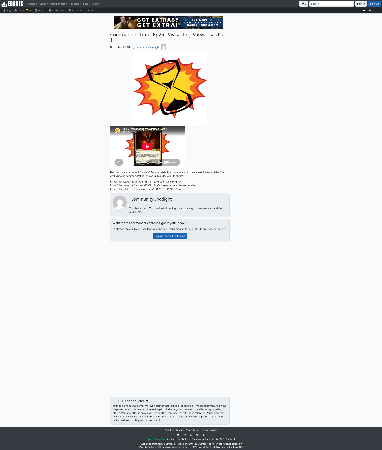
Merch (41, 10)
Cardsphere (184, 439)
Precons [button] (74, 3)
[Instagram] (191, 434)
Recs (90, 10)
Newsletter (58, 10)
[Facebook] (184, 434)
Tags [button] (94, 3)
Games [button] (23, 10)
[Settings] (370, 10)
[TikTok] (203, 434)
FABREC (220, 439)
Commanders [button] (58, 3)
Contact (180, 429)
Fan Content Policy (204, 443)
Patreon (76, 10)
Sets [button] (85, 3)
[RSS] (197, 434)
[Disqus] (169, 281)
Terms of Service (209, 429)
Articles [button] (31, 3)
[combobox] (331, 4)
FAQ (9, 10)
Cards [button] (42, 3)
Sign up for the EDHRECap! (170, 236)
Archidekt (171, 439)
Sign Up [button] (374, 3)
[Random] (357, 10)
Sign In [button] (361, 3)
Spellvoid (230, 439)
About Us (169, 429)
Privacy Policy (192, 429)
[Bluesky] (178, 434)
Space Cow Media (156, 439)
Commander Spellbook (203, 439)
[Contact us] (363, 10)
